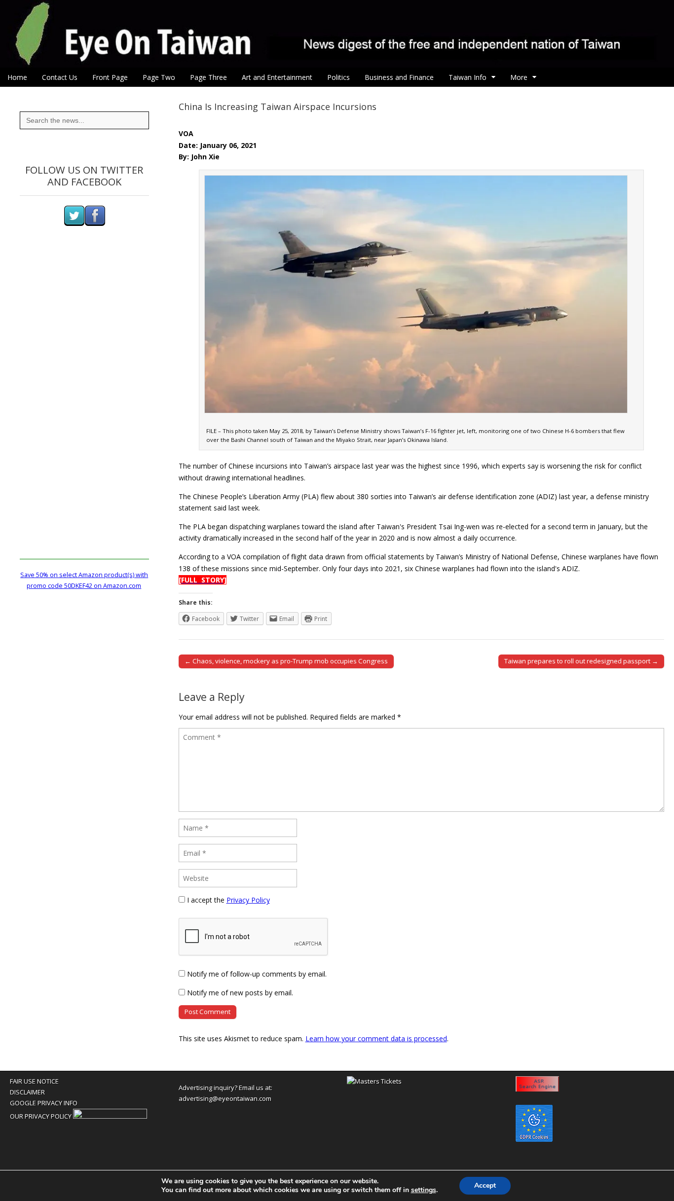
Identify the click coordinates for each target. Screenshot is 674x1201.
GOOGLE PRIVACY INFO (43, 1102)
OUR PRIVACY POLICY (41, 1116)
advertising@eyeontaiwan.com (225, 1098)
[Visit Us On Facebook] (94, 223)
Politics (338, 77)
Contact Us (59, 77)
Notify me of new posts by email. (240, 992)
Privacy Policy (248, 900)
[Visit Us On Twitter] (74, 223)
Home (17, 77)
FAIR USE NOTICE (34, 1081)
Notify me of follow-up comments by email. (257, 974)
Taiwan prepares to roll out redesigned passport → (581, 660)
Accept (485, 1185)
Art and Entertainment (277, 77)
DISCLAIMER (27, 1092)
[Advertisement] (84, 411)
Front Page (110, 77)
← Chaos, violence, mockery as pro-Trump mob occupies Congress (286, 660)
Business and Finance (399, 77)
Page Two (159, 77)
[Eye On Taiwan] (337, 34)
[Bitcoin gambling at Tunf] (110, 1116)
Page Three (208, 77)
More (518, 77)
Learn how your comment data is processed (376, 1038)
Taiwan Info (468, 77)
